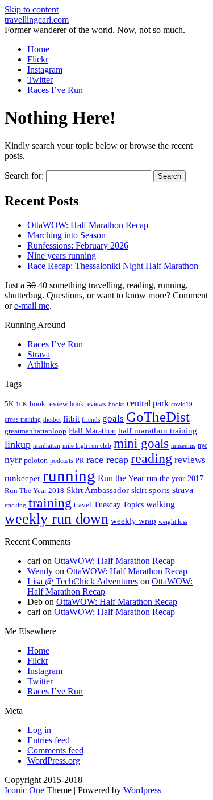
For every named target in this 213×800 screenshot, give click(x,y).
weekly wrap (133, 520)
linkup (18, 444)
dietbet (52, 419)
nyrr (13, 459)
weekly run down (56, 519)
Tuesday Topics (119, 504)
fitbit (71, 418)
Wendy (40, 571)
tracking (15, 505)
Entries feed (48, 740)
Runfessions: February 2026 (77, 245)
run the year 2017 (175, 478)
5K (9, 403)
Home (38, 49)
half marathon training (157, 430)
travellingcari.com (37, 19)
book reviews (88, 404)
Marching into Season (66, 235)
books (116, 404)
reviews (190, 459)
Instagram (44, 69)
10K (21, 404)
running (69, 475)
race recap (107, 459)
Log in (39, 730)
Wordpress (142, 790)
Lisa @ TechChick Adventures (82, 581)
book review (49, 404)
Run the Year (121, 478)
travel (82, 504)
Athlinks (42, 364)
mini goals (141, 443)
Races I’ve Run (55, 90)
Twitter (40, 80)
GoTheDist (158, 417)
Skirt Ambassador (97, 490)
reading (151, 458)
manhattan (46, 445)
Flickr (37, 59)
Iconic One (24, 790)
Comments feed (55, 750)
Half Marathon (92, 430)
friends (91, 419)
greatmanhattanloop (35, 431)
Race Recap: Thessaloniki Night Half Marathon (112, 266)
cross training (23, 419)
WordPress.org (53, 760)
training (50, 502)
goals (113, 418)
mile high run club (86, 445)
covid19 (182, 404)
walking (160, 504)
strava (182, 490)
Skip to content (32, 9)
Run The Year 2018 (34, 490)
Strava (38, 354)
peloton (36, 460)
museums (183, 446)
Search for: (24, 175)
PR (80, 461)
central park (148, 403)
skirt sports (150, 490)
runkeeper (22, 478)
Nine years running (61, 255)
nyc (202, 445)
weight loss (172, 522)
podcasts (61, 461)
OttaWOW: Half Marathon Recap (87, 225)
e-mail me (31, 305)
